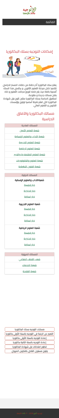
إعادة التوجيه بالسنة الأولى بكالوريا (30, 338)
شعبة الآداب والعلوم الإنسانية (29, 136)
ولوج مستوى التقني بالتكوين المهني (29, 351)
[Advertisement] (29, 38)
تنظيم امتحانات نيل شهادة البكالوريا (29, 347)
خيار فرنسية (29, 185)
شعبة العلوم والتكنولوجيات (29, 160)
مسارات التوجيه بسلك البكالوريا (29, 329)
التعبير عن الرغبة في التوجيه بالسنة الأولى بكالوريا (29, 334)
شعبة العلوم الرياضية (29, 148)
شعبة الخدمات (29, 265)
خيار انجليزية (29, 190)
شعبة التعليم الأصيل (29, 130)
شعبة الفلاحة (29, 271)
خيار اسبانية (29, 196)
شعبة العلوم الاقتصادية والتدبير (29, 154)
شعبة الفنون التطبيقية (29, 166)
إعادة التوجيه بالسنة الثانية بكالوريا (29, 342)
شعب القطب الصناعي (29, 259)
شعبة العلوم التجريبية (29, 142)
